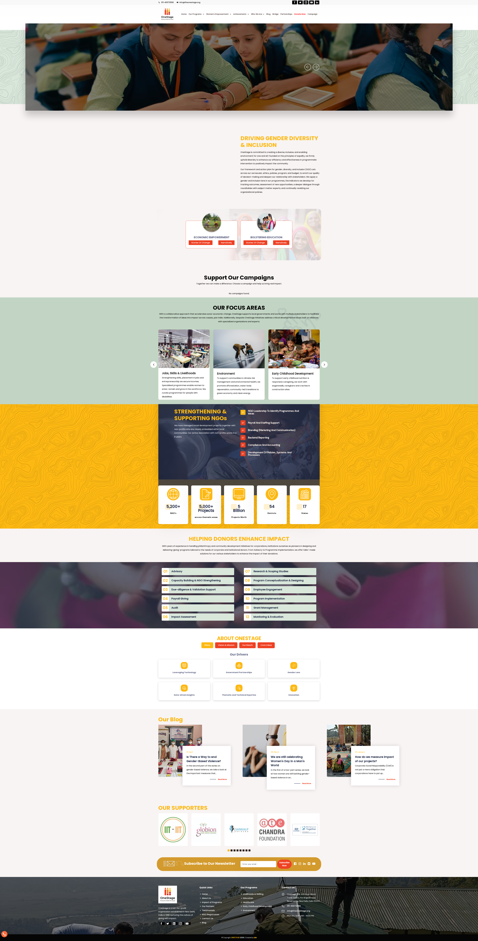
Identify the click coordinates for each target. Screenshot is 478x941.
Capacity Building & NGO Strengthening (196, 580)
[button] (228, 878)
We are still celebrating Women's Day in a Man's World (288, 761)
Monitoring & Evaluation (268, 617)
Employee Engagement (268, 589)
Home (184, 14)
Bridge (275, 14)
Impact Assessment (183, 617)
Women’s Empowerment (217, 14)
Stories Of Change (200, 242)
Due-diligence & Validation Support (193, 589)
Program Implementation (269, 598)
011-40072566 (167, 2)
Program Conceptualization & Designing (279, 580)
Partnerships (286, 14)
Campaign (312, 14)
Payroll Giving (179, 598)
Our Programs (195, 14)
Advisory (176, 571)
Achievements (240, 14)
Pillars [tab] (207, 645)
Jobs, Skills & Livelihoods (179, 373)
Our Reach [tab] (247, 645)
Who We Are (256, 14)
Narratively (226, 242)
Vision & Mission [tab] (226, 645)
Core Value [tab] (266, 645)
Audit (174, 607)
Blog (268, 14)
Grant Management (266, 607)
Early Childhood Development (293, 374)
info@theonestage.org (189, 2)
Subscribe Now (284, 892)
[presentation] (307, 67)
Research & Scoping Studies (271, 571)
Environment (226, 374)
